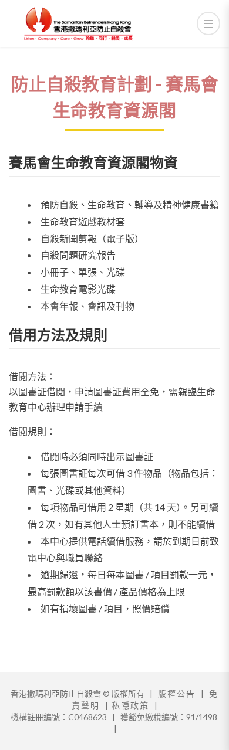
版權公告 (177, 693)
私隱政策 (130, 705)
